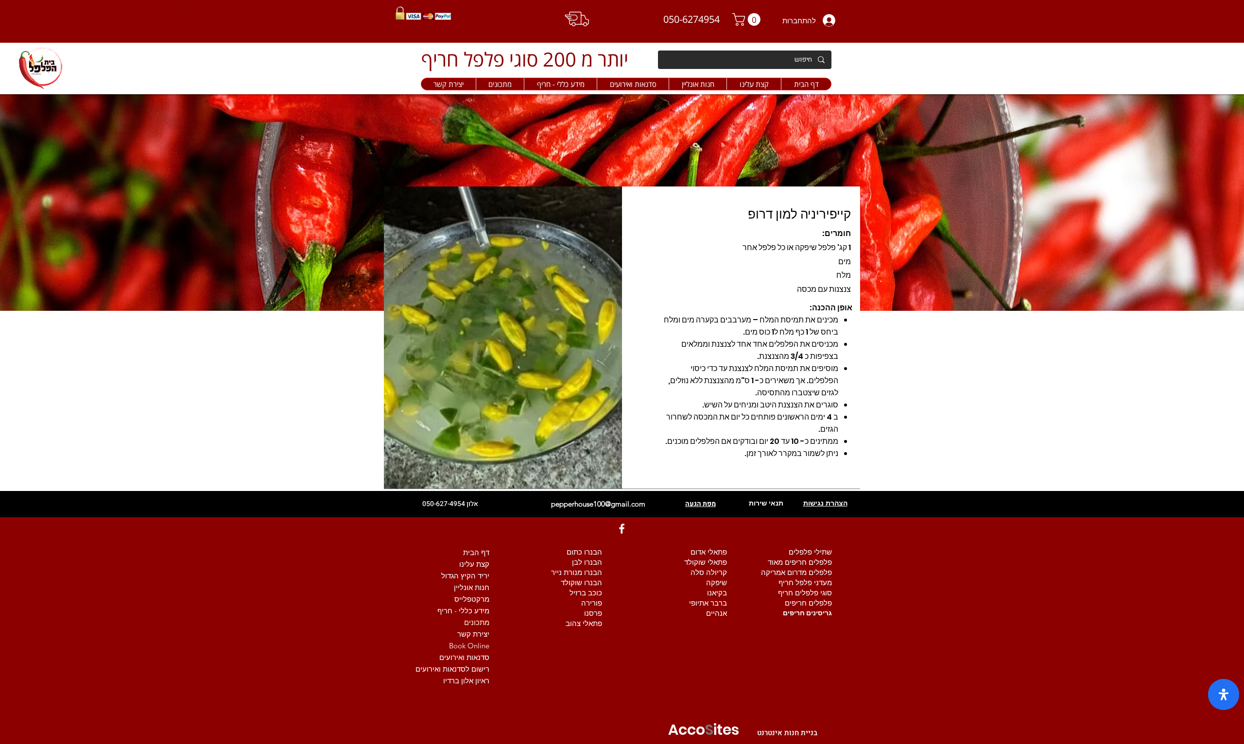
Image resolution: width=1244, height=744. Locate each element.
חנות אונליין (471, 587)
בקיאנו (717, 592)
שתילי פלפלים (810, 552)
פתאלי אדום (709, 552)
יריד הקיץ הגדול (465, 575)
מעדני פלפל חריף (805, 582)
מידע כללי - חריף (463, 610)
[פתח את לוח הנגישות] (1223, 694)
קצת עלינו (474, 564)
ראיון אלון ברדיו (466, 680)
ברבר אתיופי (708, 603)
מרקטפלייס (471, 599)
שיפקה (716, 582)
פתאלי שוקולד (705, 562)
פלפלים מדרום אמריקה (796, 572)
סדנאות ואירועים (464, 657)
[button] (697, 84)
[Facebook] (621, 528)
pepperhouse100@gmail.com (598, 503)
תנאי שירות (766, 503)
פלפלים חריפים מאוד (800, 562)
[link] (747, 19)
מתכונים (476, 622)
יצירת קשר (473, 634)
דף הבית (476, 552)
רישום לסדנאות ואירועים (452, 669)
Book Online (469, 645)
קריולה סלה (709, 572)
